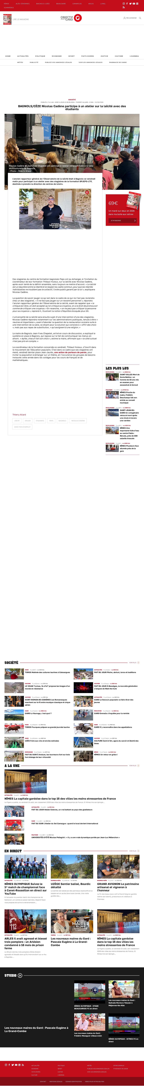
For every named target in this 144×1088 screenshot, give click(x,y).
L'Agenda (134, 56)
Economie (57, 56)
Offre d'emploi (118, 1065)
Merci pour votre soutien (94, 1081)
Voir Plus (132, 662)
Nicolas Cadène (78, 421)
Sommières (9, 7)
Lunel (103, 4)
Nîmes (6, 4)
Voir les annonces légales (90, 62)
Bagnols (62, 421)
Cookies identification (74, 1081)
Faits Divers (87, 56)
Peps (51, 421)
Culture (119, 56)
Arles (91, 4)
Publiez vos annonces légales (58, 62)
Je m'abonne (116, 220)
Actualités (23, 56)
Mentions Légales (56, 1081)
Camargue (77, 4)
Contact (43, 1081)
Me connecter (131, 18)
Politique (40, 56)
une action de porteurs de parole (70, 352)
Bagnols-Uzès (43, 4)
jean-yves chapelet (22, 427)
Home (8, 56)
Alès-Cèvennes (23, 4)
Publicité (34, 62)
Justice (104, 56)
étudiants (40, 421)
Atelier (28, 421)
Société (72, 100)
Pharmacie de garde (118, 62)
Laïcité (17, 421)
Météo (20, 62)
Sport (71, 56)
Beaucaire (61, 4)
